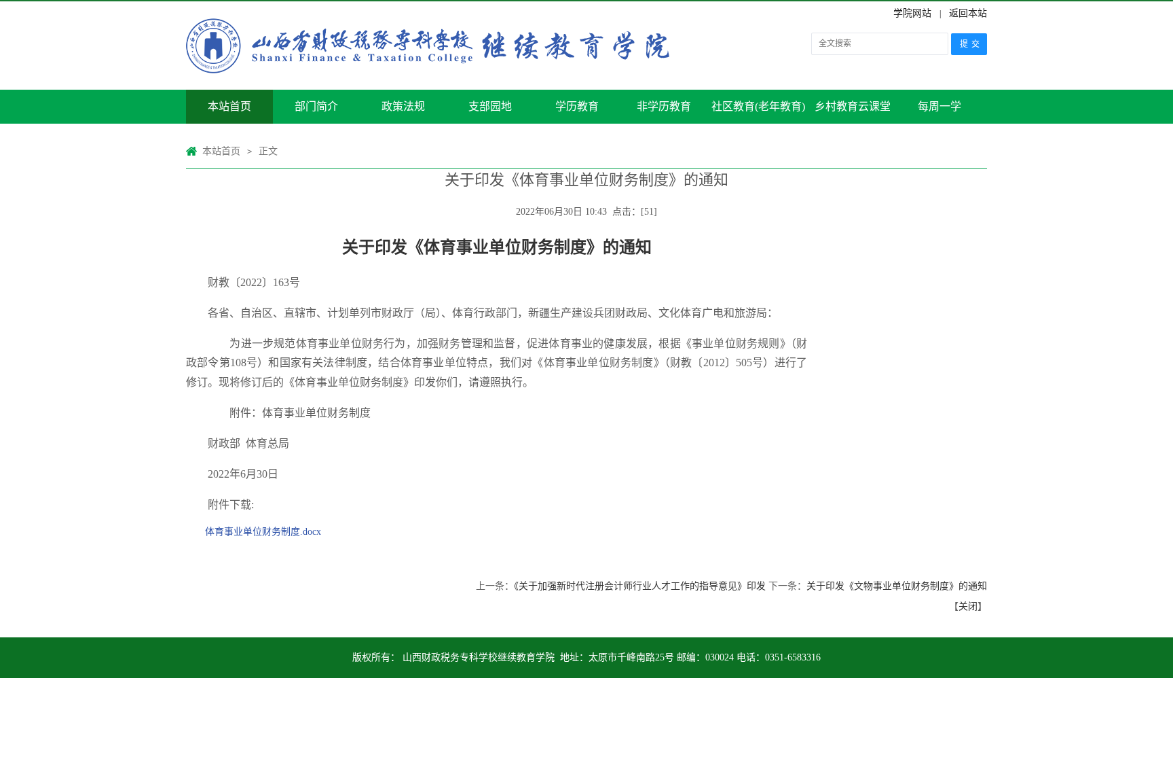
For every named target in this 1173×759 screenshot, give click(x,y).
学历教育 (577, 106)
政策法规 (403, 106)
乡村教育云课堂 (853, 106)
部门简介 (316, 106)
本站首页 (229, 106)
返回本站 (968, 13)
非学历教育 (664, 106)
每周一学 (939, 106)
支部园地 (490, 106)
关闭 (968, 606)
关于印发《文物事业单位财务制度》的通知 (896, 586)
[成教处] (434, 45)
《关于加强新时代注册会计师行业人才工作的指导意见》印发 (640, 586)
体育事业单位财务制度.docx (263, 532)
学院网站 (912, 13)
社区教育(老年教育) (758, 106)
